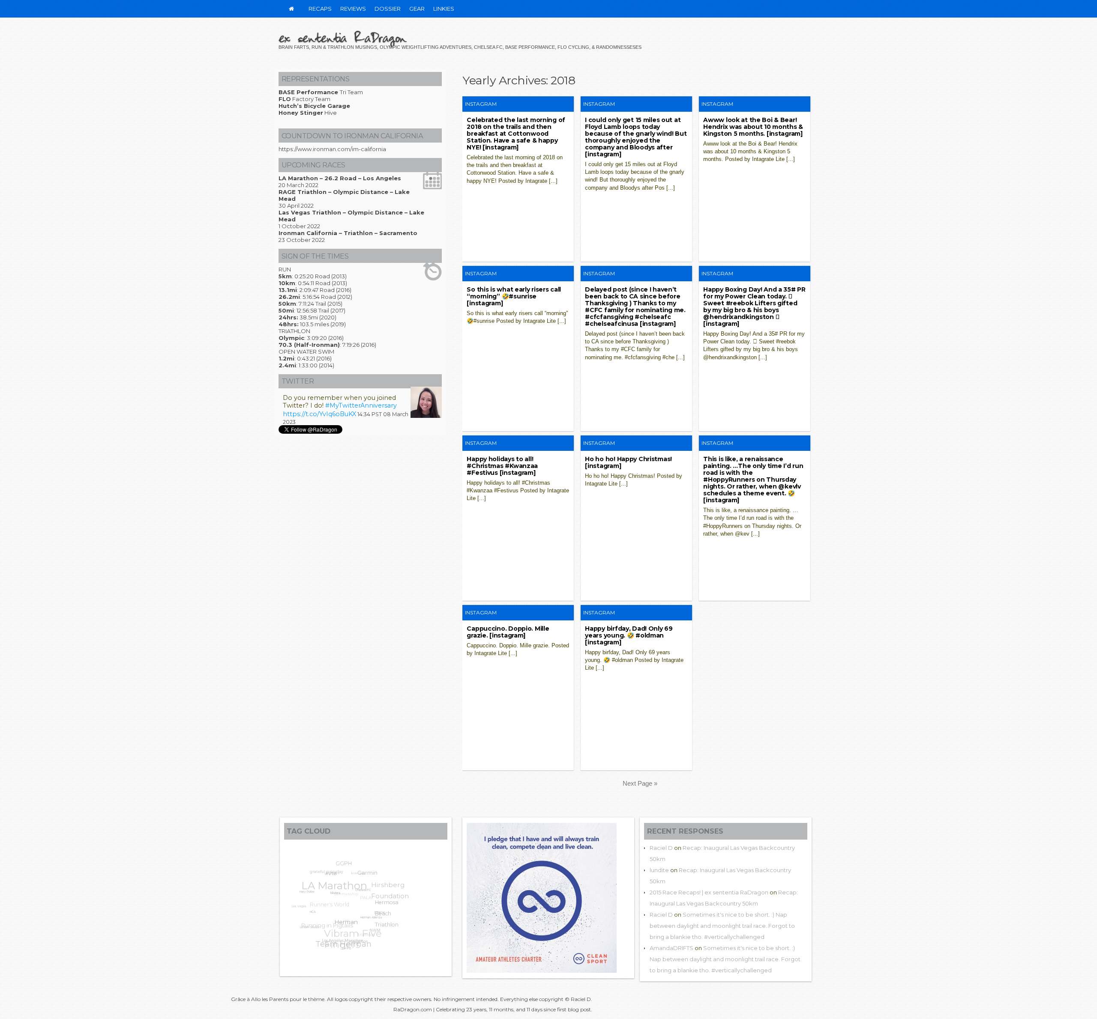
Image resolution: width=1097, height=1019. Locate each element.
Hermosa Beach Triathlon (385, 921)
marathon (352, 946)
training (342, 947)
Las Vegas (300, 900)
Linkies (443, 8)
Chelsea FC (361, 898)
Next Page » (640, 783)
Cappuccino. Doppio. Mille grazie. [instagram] (508, 632)
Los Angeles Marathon (336, 941)
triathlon (365, 934)
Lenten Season (306, 924)
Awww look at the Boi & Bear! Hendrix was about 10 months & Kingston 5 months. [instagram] (753, 126)
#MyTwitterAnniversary (361, 405)
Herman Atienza (366, 925)
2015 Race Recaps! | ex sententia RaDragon (709, 892)
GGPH (349, 864)
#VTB (331, 877)
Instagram (481, 104)
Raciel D (661, 847)
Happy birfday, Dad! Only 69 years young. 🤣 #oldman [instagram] (628, 635)
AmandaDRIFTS (671, 948)
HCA (309, 913)
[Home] (291, 9)
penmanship (352, 888)
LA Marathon (339, 879)
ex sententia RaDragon (342, 37)
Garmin (370, 878)
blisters (332, 899)
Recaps (320, 8)
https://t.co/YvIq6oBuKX (319, 414)
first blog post (574, 1009)
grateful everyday (330, 870)
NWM (371, 935)
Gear (417, 8)
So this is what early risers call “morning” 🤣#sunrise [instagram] (514, 296)
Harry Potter (307, 890)
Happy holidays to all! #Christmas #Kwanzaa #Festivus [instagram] (502, 466)
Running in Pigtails (328, 917)
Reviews (353, 8)
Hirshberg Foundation (393, 894)
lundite (659, 870)
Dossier (388, 8)
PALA (370, 896)
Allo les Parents (269, 999)
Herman (340, 927)
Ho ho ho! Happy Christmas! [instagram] (628, 462)
